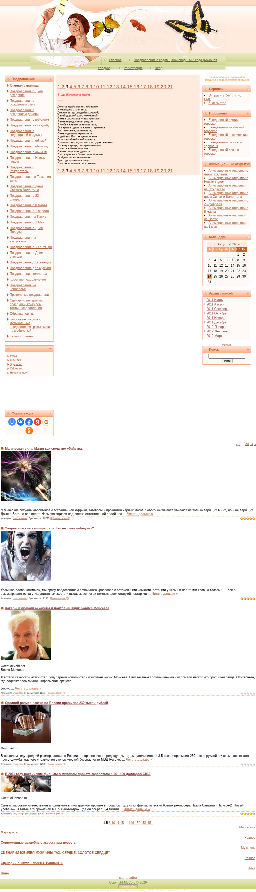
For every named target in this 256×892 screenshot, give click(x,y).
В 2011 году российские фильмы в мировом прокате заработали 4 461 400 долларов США (77, 774)
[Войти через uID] (12, 422)
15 (130, 86)
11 (103, 86)
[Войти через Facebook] (29, 422)
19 (157, 86)
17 (143, 86)
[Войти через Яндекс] (37, 422)
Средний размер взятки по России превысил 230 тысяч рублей (56, 703)
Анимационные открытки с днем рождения (226, 172)
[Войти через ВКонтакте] (20, 422)
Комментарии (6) (61, 518)
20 (164, 86)
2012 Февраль (217, 331)
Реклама (226, 345)
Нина (251, 868)
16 (137, 86)
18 (150, 86)
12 (110, 86)
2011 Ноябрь (215, 318)
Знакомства (217, 103)
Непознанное (18, 372)
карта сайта (128, 878)
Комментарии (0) (60, 598)
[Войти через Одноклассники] (29, 430)
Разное (249, 837)
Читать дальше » (140, 514)
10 (97, 86)
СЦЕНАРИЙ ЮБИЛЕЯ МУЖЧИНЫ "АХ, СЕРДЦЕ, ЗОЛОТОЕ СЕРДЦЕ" (55, 853)
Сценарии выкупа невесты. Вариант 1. (32, 863)
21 (170, 86)
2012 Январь (216, 327)
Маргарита (247, 827)
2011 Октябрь (216, 313)
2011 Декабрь (216, 322)
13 (117, 86)
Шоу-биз (15, 359)
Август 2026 (227, 244)
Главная (115, 60)
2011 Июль (214, 300)
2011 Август (215, 304)
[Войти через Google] (46, 422)
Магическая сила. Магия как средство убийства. (44, 448)
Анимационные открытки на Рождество (225, 187)
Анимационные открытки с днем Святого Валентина (226, 194)
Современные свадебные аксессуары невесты (38, 842)
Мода (13, 355)
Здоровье (16, 364)
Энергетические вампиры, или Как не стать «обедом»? (49, 528)
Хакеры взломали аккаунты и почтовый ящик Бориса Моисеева (57, 608)
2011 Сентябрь (217, 309)
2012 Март (214, 336)
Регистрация (133, 68)
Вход (158, 68)
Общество (16, 368)
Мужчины (248, 848)
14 (123, 86)
